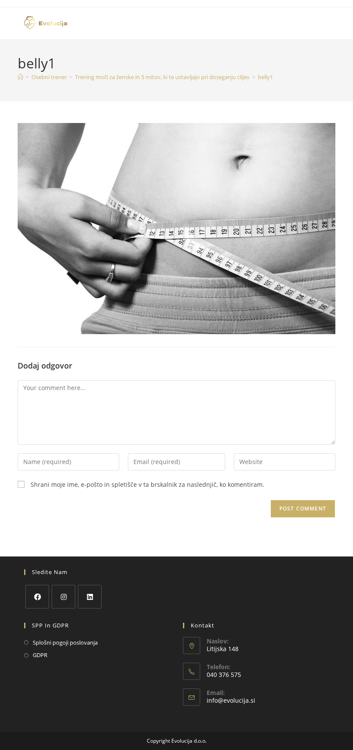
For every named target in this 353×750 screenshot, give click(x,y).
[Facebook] (37, 597)
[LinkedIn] (90, 597)
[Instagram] (63, 597)
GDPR (40, 655)
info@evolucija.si (231, 700)
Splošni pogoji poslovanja (65, 642)
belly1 (265, 77)
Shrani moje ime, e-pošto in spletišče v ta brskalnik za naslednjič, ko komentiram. (147, 484)
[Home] (20, 77)
